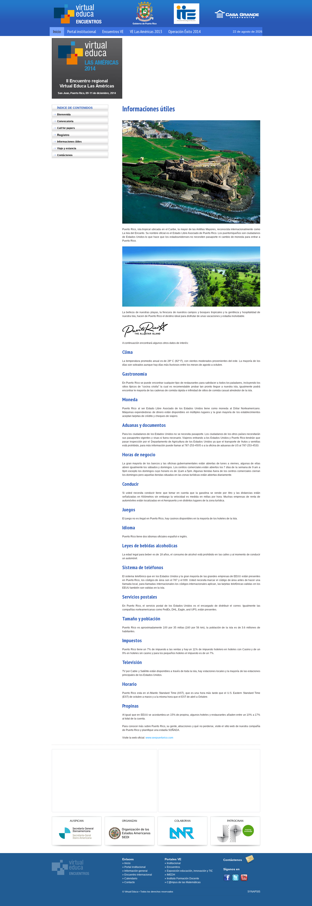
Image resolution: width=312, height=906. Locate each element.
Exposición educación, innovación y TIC (190, 870)
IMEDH (171, 874)
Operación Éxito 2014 (184, 31)
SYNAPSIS (253, 891)
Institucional (174, 863)
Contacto (129, 882)
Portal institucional (81, 31)
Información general (136, 870)
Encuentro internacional (138, 874)
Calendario (130, 878)
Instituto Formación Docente (183, 878)
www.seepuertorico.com (159, 737)
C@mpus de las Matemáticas (184, 882)
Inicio (57, 31)
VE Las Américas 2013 (146, 31)
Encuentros (173, 867)
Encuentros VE (113, 31)
